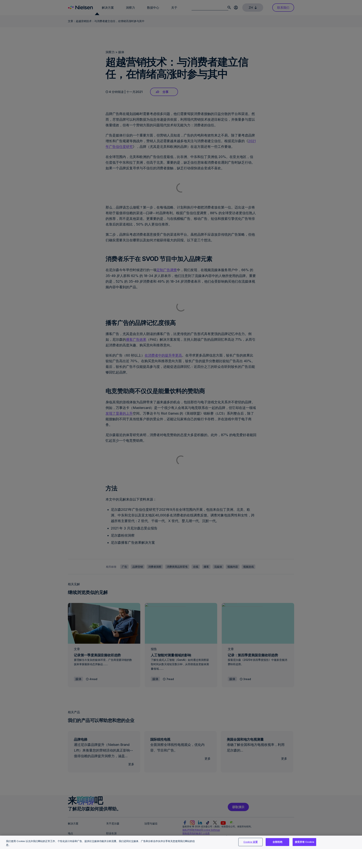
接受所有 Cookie (304, 841)
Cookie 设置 (250, 841)
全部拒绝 (278, 841)
